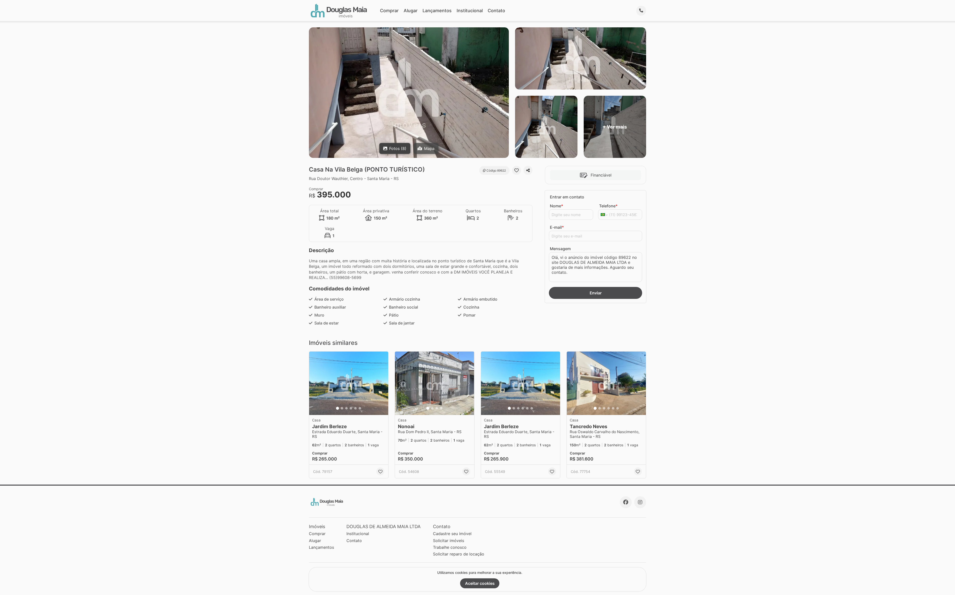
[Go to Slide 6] (360, 408)
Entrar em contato (567, 196)
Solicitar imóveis (448, 540)
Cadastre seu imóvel (452, 533)
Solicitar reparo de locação (458, 553)
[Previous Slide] (314, 383)
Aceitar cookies (480, 583)
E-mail (557, 227)
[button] (348, 383)
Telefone (608, 205)
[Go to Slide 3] (346, 408)
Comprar (389, 10)
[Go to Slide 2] (342, 408)
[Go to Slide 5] (355, 408)
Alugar (411, 10)
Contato (496, 10)
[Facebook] (626, 502)
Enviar (596, 292)
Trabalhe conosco (450, 547)
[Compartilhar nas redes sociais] (528, 170)
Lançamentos (437, 10)
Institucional (470, 10)
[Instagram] (640, 502)
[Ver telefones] (641, 11)
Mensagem (560, 248)
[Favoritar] (516, 170)
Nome (556, 205)
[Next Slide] (383, 383)
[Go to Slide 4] (351, 408)
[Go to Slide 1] (337, 408)
